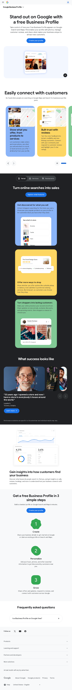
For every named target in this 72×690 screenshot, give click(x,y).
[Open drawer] (3, 2)
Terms (52, 678)
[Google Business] (7, 2)
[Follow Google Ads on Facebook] (25, 631)
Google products (34, 678)
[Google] (7, 678)
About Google (20, 678)
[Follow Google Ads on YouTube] (20, 631)
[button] (65, 75)
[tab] (21, 178)
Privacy (45, 678)
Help (8, 685)
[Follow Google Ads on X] (15, 631)
